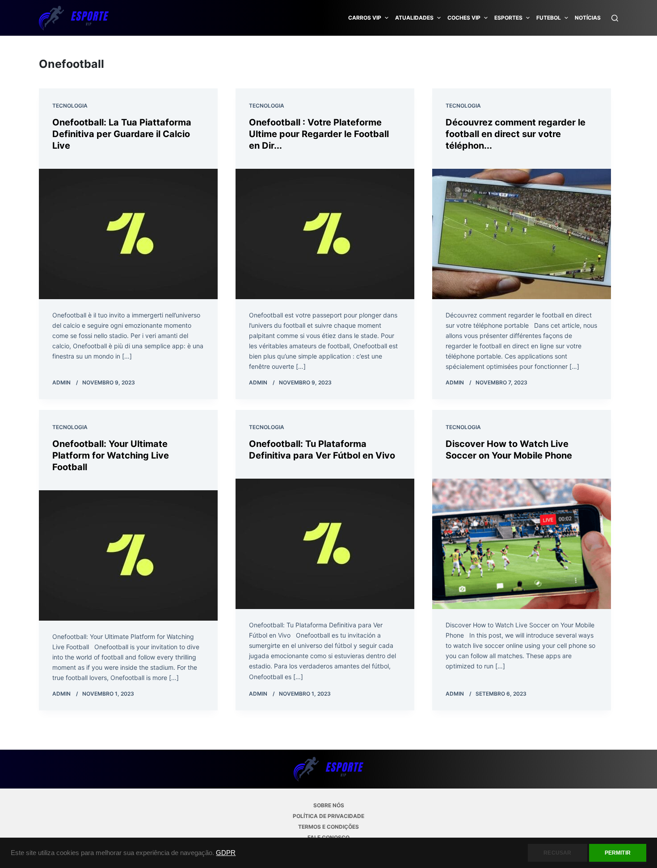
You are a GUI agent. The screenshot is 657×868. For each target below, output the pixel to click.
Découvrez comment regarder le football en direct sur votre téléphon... (515, 134)
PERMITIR (618, 853)
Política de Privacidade (328, 816)
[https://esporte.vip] (74, 18)
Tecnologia (70, 105)
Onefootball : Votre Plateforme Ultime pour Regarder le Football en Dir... (319, 134)
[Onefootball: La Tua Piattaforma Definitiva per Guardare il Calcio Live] (128, 234)
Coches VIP (463, 17)
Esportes (508, 17)
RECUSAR (557, 853)
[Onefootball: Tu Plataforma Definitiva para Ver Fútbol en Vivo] (325, 544)
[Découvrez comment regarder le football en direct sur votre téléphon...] (521, 234)
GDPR (226, 852)
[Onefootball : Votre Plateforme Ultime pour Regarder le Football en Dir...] (325, 234)
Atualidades (414, 17)
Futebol (548, 17)
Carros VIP (364, 17)
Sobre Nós (328, 805)
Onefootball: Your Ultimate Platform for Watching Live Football (110, 455)
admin (61, 382)
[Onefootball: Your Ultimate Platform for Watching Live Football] (128, 555)
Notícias (588, 17)
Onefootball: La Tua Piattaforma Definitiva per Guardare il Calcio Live (121, 134)
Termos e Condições (328, 826)
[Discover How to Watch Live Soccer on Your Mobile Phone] (521, 544)
